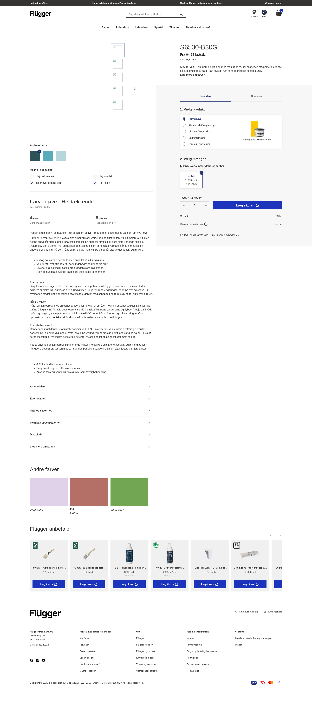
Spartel (158, 27)
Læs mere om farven (192, 74)
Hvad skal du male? (198, 27)
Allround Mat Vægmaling (201, 125)
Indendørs (122, 27)
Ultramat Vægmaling (199, 131)
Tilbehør (174, 27)
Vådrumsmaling (196, 137)
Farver (106, 27)
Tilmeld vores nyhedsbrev (224, 235)
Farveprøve (194, 118)
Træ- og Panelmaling (199, 144)
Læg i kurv (244, 205)
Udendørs (141, 27)
